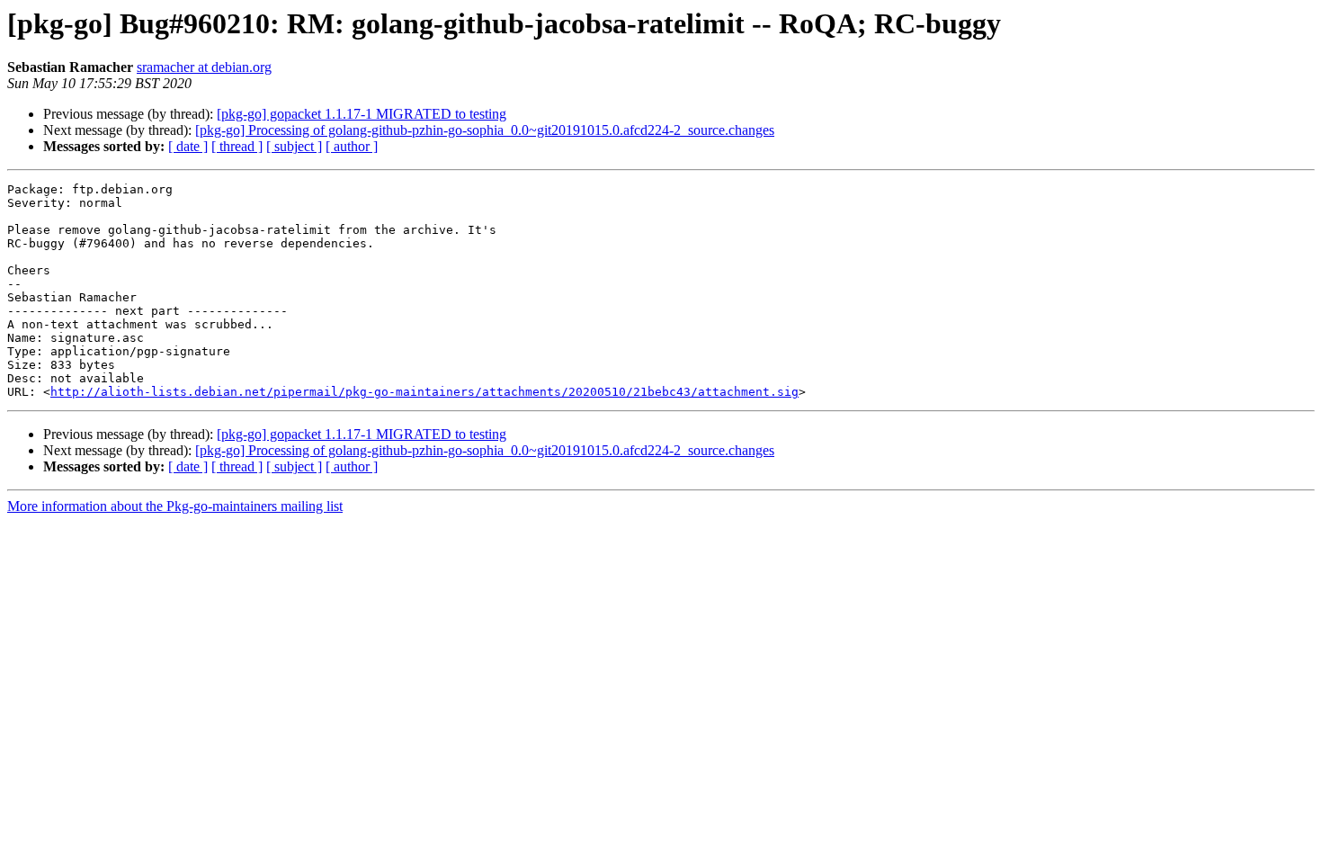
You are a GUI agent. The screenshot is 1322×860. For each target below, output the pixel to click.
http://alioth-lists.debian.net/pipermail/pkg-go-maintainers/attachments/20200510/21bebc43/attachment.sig (424, 392)
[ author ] (352, 146)
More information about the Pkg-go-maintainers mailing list (175, 506)
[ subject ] (294, 146)
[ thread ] (237, 146)
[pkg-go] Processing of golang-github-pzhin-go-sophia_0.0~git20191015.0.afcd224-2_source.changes (484, 130)
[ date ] (188, 146)
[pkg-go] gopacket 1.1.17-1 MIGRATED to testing (361, 113)
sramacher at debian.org (204, 67)
